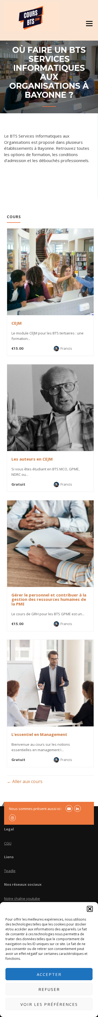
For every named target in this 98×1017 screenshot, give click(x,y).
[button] (90, 909)
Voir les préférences (49, 1004)
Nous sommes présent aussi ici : (35, 808)
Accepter (49, 974)
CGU (7, 843)
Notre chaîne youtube (22, 898)
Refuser (49, 989)
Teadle (10, 870)
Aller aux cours (26, 781)
